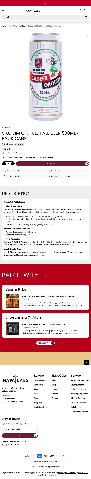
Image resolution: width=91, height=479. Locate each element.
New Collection (40, 380)
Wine (36, 389)
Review (55, 394)
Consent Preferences (79, 411)
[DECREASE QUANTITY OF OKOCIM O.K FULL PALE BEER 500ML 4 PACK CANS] (4, 163)
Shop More (38, 403)
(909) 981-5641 (82, 473)
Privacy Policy (38, 461)
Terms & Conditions (50, 461)
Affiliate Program (78, 398)
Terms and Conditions (80, 380)
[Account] (80, 10)
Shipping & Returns (79, 389)
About (54, 380)
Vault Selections (40, 407)
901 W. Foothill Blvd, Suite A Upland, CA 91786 (13, 389)
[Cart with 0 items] (86, 10)
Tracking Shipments (79, 394)
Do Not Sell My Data (79, 403)
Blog (54, 385)
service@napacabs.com (67, 473)
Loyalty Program (78, 385)
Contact (55, 389)
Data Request (76, 407)
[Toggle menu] (3, 10)
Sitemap (55, 398)
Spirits (37, 394)
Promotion (38, 385)
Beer (36, 398)
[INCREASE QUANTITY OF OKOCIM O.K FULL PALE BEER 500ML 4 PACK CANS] (13, 163)
